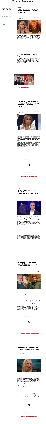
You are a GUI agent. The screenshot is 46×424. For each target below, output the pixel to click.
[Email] (10, 11)
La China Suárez (29, 291)
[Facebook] (3, 11)
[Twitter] (5, 11)
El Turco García (23, 416)
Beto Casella (23, 87)
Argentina (23, 176)
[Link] (37, 199)
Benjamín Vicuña (34, 291)
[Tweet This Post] (35, 199)
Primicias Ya (35, 176)
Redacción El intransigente (21, 17)
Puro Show (36, 42)
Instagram (27, 176)
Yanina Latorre (30, 35)
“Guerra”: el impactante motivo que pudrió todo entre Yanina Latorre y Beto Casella (6, 8)
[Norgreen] (6, 24)
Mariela (35, 373)
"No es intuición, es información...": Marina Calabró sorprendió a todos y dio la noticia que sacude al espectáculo (6, 17)
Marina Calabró (22, 131)
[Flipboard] (8, 11)
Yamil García (35, 416)
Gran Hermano (22, 216)
